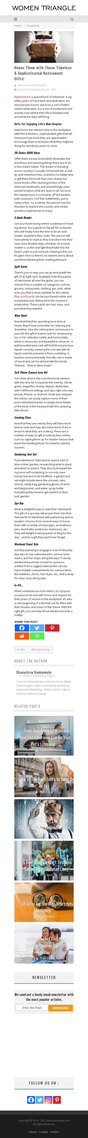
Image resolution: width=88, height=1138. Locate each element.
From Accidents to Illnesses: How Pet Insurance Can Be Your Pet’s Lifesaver (45, 737)
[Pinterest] (52, 628)
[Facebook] (22, 628)
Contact (43, 1132)
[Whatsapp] (37, 636)
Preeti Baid (46, 750)
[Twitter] (37, 628)
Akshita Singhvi (46, 916)
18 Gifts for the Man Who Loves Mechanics (47, 907)
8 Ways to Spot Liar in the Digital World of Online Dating (43, 824)
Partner (55, 1132)
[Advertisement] (44, 1045)
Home (17, 25)
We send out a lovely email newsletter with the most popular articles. (44, 997)
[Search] (72, 19)
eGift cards (28, 296)
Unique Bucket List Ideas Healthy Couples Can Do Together (47, 945)
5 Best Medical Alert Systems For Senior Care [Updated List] (45, 865)
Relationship (38, 89)
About (32, 1132)
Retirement (21, 97)
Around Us (24, 89)
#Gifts (21, 649)
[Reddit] (22, 636)
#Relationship (41, 649)
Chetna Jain (46, 791)
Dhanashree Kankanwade (32, 85)
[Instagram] (48, 1100)
